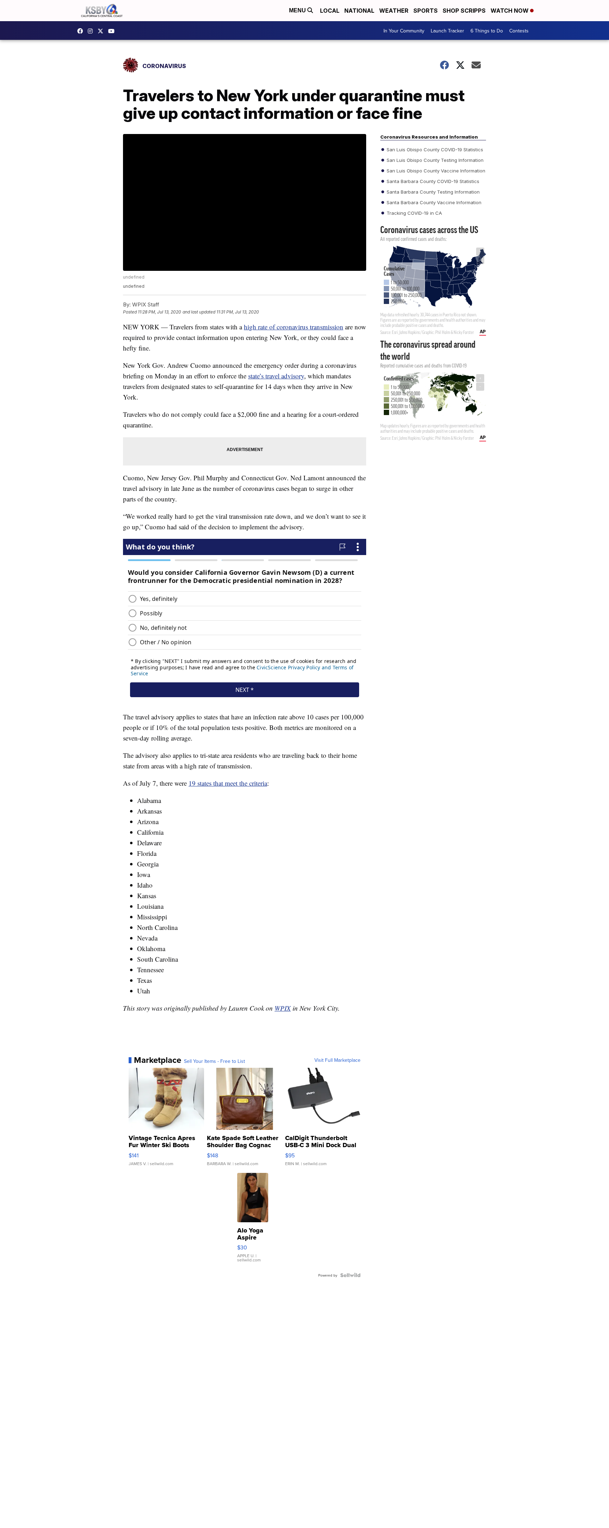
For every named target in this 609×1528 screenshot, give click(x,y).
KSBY (102, 31)
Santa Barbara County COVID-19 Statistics (432, 181)
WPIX (283, 1008)
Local (329, 10)
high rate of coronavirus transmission (293, 326)
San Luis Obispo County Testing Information (434, 160)
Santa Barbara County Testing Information (432, 192)
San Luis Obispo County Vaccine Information (435, 171)
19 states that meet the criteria (228, 783)
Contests (519, 30)
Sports (425, 10)
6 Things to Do (486, 30)
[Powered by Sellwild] (350, 1275)
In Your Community (403, 30)
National (359, 10)
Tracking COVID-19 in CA (413, 213)
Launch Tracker (447, 30)
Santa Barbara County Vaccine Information (433, 202)
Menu (298, 10)
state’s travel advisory (276, 375)
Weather (393, 10)
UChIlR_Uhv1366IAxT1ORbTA (113, 31)
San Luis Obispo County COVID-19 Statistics (434, 149)
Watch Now (510, 10)
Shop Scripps (464, 10)
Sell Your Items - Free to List (214, 1061)
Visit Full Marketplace (337, 1060)
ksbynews (81, 31)
